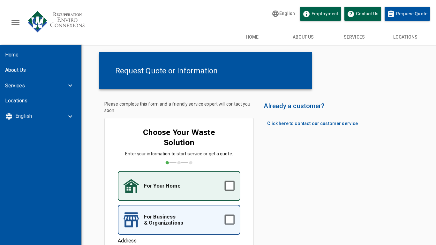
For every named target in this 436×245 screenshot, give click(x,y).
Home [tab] (252, 37)
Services (15, 86)
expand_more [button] (70, 85)
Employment (320, 14)
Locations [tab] (405, 37)
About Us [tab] (303, 37)
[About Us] (40, 70)
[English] (40, 116)
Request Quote (407, 14)
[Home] (40, 55)
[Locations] (40, 100)
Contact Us (364, 14)
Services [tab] (354, 37)
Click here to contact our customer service (312, 123)
